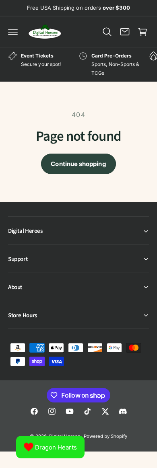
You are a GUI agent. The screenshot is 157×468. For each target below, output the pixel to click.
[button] (13, 32)
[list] (78, 64)
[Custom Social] (123, 411)
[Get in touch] (125, 32)
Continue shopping (78, 164)
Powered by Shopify (105, 436)
